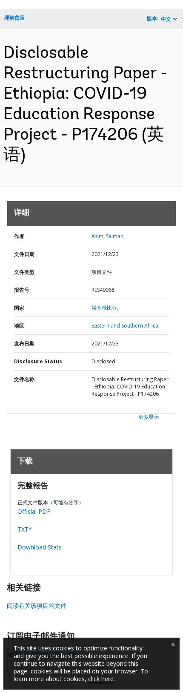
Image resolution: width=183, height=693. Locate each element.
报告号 (21, 289)
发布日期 (24, 343)
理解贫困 (14, 17)
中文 (166, 19)
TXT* (24, 529)
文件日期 (24, 254)
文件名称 (24, 379)
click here (101, 679)
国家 (19, 307)
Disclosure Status (38, 361)
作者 (19, 236)
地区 (19, 325)
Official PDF (33, 511)
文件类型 (24, 272)
